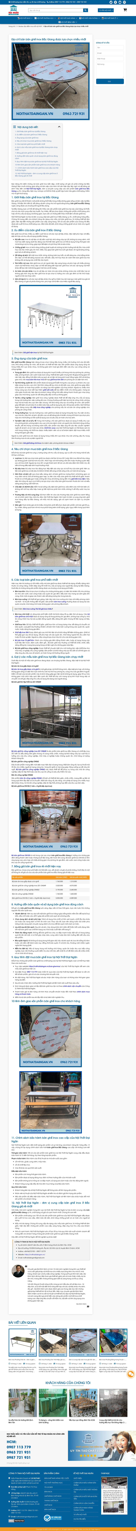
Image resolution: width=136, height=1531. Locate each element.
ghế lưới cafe (48, 390)
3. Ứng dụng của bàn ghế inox (26, 138)
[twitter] (111, 2)
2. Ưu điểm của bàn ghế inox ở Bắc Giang (31, 134)
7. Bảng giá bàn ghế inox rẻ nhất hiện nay (31, 153)
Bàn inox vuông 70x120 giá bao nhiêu (37, 609)
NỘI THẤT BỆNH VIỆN (68, 22)
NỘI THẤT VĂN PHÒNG (90, 18)
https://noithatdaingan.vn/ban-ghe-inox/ (44, 966)
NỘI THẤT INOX (25, 18)
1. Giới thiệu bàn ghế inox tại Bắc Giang (30, 131)
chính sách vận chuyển (72, 986)
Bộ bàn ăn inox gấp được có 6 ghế (25, 669)
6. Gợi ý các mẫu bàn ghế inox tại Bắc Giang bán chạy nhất (36, 148)
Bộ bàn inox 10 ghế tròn (24, 640)
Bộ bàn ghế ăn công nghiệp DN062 (30, 769)
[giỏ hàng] (124, 10)
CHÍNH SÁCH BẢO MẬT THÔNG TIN (85, 1490)
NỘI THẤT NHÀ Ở (110, 18)
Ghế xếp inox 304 (21, 632)
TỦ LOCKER (48, 1487)
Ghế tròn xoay (49, 428)
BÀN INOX (48, 1491)
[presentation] (9, 1407)
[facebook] (115, 2)
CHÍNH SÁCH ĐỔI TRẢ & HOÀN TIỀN (85, 1497)
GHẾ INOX (48, 1505)
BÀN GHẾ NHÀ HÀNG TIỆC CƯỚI (56, 1478)
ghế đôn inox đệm (78, 479)
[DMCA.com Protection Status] (16, 1520)
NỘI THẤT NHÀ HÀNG (67, 18)
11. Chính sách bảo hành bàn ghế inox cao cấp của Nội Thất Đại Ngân (36, 169)
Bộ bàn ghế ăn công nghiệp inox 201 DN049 (29, 751)
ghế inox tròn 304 (56, 379)
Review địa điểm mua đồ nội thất (30, 26)
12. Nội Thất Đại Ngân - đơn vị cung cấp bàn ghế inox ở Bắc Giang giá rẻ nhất (36, 174)
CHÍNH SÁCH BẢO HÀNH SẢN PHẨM (85, 1484)
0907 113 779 (32, 972)
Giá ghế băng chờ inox (32, 443)
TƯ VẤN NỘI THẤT (105, 10)
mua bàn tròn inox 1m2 (35, 379)
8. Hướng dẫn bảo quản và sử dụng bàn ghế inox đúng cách (36, 157)
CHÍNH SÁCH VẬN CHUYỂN (84, 1503)
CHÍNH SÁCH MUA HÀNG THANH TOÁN (83, 1509)
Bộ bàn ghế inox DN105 (21, 855)
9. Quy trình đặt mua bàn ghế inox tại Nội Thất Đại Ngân (36, 161)
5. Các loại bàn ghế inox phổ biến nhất (30, 144)
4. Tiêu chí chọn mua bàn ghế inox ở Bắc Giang (33, 141)
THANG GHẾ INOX (51, 1500)
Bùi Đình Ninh (81, 1304)
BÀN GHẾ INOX (50, 1509)
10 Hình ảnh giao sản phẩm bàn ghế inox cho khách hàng (37, 165)
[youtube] (119, 2)
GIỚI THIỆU (78, 1478)
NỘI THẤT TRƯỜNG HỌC (45, 18)
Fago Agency (95, 1529)
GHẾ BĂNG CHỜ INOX (52, 1496)
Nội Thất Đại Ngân (33, 188)
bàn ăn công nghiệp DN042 (31, 778)
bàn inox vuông (60, 601)
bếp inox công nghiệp (42, 407)
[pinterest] (124, 2)
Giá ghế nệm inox (30, 352)
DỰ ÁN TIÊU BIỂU (80, 1519)
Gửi (109, 81)
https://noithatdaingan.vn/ (35, 1254)
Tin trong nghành (30, 1364)
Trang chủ (12, 26)
